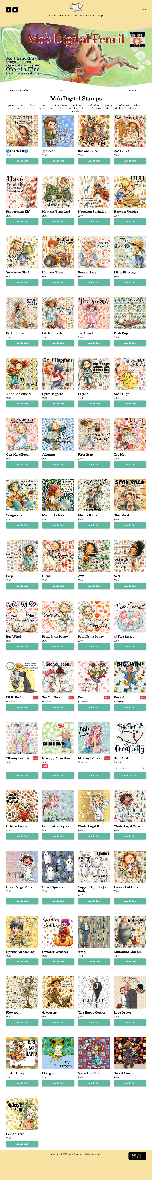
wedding (73, 108)
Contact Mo (132, 90)
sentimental (77, 105)
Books (70, 15)
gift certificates (60, 105)
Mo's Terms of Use (20, 90)
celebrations (123, 105)
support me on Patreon (137, 1156)
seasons (30, 108)
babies (33, 105)
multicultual (94, 105)
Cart (144, 10)
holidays (132, 108)
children (119, 108)
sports (22, 105)
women (42, 108)
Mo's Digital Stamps (94, 15)
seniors (45, 105)
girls (108, 108)
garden (11, 105)
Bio (75, 15)
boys (84, 108)
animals (137, 105)
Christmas (96, 108)
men (53, 108)
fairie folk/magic (77, 111)
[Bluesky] (15, 9)
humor (19, 108)
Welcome (53, 15)
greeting (108, 105)
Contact (81, 15)
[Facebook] (8, 9)
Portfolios (62, 15)
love (62, 108)
